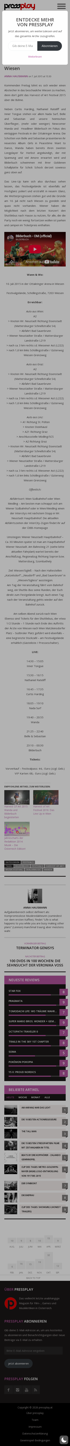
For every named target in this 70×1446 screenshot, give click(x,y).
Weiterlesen (35, 56)
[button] (64, 1440)
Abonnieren (50, 46)
